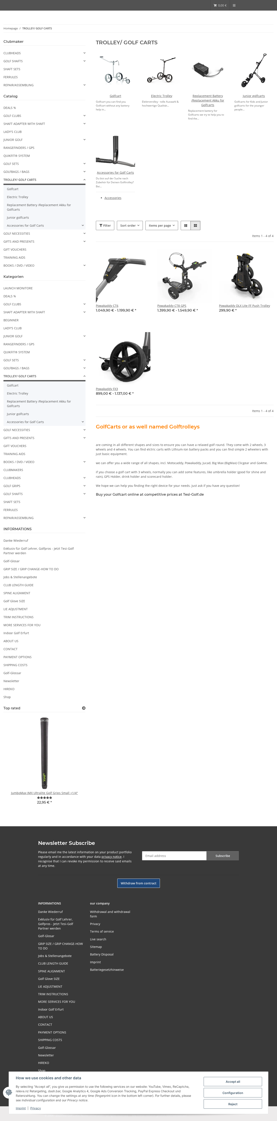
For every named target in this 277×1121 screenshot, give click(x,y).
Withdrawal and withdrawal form (110, 914)
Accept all (233, 1081)
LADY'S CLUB (12, 132)
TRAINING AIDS (14, 257)
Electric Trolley (161, 96)
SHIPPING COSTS (15, 665)
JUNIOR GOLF (13, 140)
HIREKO (8, 689)
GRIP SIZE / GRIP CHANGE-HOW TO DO (31, 569)
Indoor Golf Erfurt (16, 633)
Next (74, 763)
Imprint (21, 1108)
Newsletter (11, 681)
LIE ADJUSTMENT (15, 609)
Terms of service (102, 931)
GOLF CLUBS (12, 116)
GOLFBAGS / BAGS (16, 172)
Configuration (232, 1093)
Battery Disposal (102, 954)
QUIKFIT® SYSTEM (16, 156)
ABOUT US (10, 641)
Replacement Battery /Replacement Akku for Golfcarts (207, 100)
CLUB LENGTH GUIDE (18, 585)
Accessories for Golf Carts (115, 172)
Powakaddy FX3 (107, 389)
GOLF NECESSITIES (16, 233)
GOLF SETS (11, 164)
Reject (232, 1104)
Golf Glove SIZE (14, 601)
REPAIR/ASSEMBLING (18, 85)
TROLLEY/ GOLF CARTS (19, 180)
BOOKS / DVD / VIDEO (18, 265)
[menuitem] (220, 5)
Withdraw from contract (138, 883)
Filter (106, 225)
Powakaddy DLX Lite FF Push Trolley (244, 306)
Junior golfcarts (254, 96)
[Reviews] (44, 797)
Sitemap (96, 947)
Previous (14, 763)
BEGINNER (11, 320)
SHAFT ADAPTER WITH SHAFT (24, 124)
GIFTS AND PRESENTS (18, 241)
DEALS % (9, 108)
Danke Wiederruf (15, 540)
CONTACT (10, 649)
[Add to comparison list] (255, 256)
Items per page (160, 225)
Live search (98, 939)
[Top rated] (83, 708)
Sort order (128, 225)
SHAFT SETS (11, 69)
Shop (7, 697)
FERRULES (10, 77)
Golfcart (115, 96)
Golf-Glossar (12, 673)
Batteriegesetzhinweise (107, 970)
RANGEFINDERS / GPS (18, 148)
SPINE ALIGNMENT (16, 593)
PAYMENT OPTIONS (17, 657)
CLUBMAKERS (13, 470)
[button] (186, 225)
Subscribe (223, 856)
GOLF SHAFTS (13, 61)
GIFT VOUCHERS (14, 249)
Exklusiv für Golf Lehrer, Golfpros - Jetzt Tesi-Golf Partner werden (38, 550)
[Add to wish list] (266, 256)
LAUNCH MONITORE (18, 288)
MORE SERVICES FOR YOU (21, 625)
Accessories (113, 198)
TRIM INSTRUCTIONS (18, 617)
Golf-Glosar (11, 561)
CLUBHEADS (12, 53)
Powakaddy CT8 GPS (171, 306)
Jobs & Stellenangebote (20, 577)
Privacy (35, 1108)
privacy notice (111, 857)
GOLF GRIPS (11, 486)
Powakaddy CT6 (107, 306)
